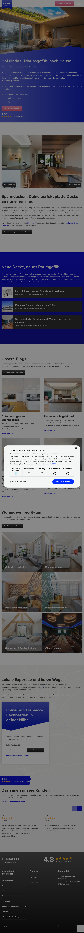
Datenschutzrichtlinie (50, 464)
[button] (18, 482)
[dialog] (42, 466)
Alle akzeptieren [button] (63, 482)
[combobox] (76, 448)
